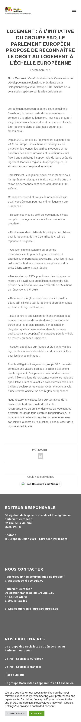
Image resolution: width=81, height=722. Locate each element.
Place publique (14, 674)
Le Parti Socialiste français (23, 666)
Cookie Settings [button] (16, 713)
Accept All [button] (36, 713)
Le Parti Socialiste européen (24, 658)
